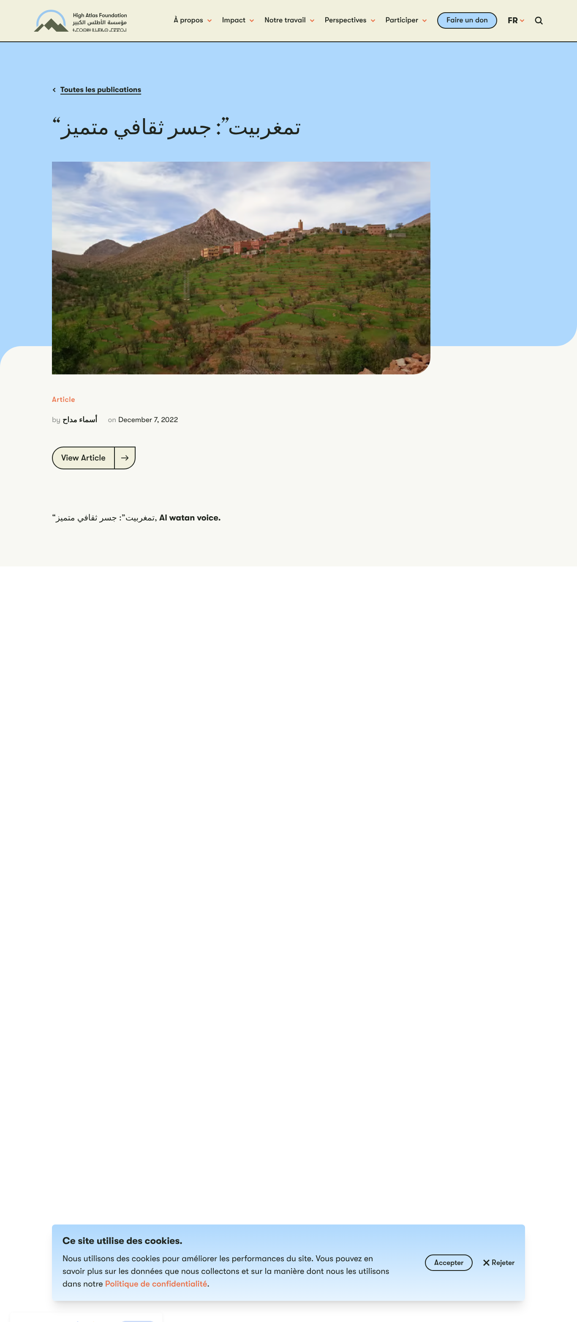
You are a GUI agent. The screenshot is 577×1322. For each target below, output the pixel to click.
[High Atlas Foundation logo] (80, 21)
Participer (402, 20)
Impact (233, 20)
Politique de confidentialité (156, 1284)
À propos (188, 20)
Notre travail (285, 20)
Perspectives (346, 20)
